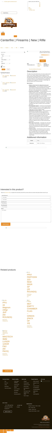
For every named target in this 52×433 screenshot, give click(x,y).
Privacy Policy (41, 425)
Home (2, 47)
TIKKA (38, 66)
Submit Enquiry (6, 224)
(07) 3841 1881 (7, 192)
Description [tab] (31, 69)
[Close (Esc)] (12, 430)
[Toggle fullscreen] (5, 430)
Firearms (6, 47)
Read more (30, 327)
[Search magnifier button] (2, 13)
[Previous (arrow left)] (1, 432)
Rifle (16, 47)
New (12, 47)
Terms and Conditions (46, 425)
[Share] (8, 430)
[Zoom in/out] (1, 430)
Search (3, 69)
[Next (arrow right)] (5, 432)
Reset (8, 69)
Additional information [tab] (37, 69)
